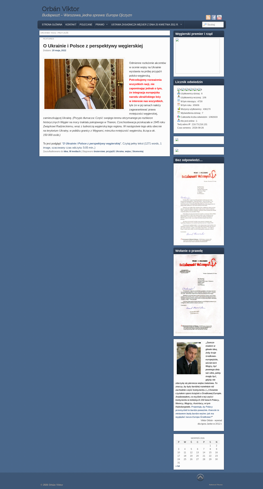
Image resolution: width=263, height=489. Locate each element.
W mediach (75, 151)
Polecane (86, 24)
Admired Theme (216, 485)
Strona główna (52, 24)
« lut (178, 466)
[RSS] (208, 17)
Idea (66, 151)
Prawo (99, 25)
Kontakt (70, 24)
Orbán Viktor (60, 9)
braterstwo (99, 151)
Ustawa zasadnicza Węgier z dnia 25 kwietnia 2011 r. (144, 25)
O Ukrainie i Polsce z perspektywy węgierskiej (93, 46)
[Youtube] (219, 17)
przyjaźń (110, 151)
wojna (128, 151)
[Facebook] (213, 17)
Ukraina (120, 151)
